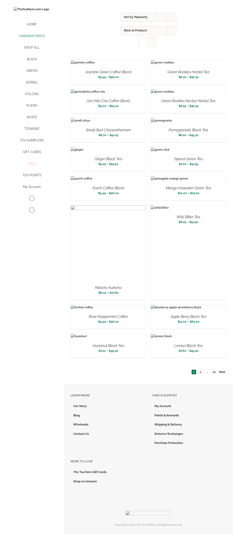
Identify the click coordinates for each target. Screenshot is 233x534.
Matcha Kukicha (108, 288)
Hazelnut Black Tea (108, 346)
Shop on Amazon (85, 481)
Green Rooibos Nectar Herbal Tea (188, 101)
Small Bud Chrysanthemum (108, 130)
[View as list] (152, 41)
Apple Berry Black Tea (188, 316)
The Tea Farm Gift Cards (89, 472)
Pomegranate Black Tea (188, 130)
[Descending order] (171, 17)
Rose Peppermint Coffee (108, 316)
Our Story (80, 406)
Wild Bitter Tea (188, 217)
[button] (32, 210)
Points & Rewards (166, 415)
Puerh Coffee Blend (108, 188)
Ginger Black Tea (108, 159)
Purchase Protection (168, 443)
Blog (76, 415)
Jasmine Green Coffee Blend (108, 72)
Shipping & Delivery (168, 424)
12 (214, 372)
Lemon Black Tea (188, 346)
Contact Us (81, 433)
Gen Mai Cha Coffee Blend (108, 101)
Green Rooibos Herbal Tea (188, 72)
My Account (162, 406)
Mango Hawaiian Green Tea (188, 188)
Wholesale (81, 424)
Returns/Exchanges (168, 433)
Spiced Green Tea (188, 159)
